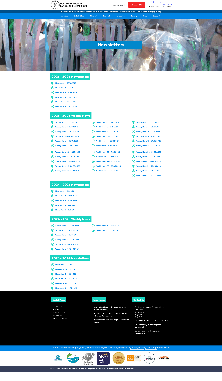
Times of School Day (60, 318)
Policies (56, 309)
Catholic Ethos (79, 16)
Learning (134, 16)
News (145, 16)
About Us (64, 16)
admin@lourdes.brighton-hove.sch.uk (160, 2)
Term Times (57, 315)
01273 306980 (167, 4)
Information (107, 16)
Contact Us (157, 16)
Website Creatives (126, 368)
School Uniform (59, 312)
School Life (93, 16)
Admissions (121, 16)
